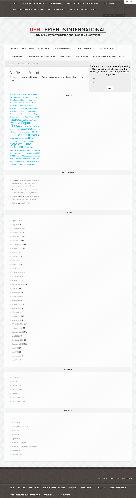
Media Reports (21, 123)
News (15, 125)
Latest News (26, 3)
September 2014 (18, 332)
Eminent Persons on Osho (29, 111)
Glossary (17, 117)
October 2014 (17, 328)
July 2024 (15, 224)
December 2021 (17, 272)
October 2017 (17, 316)
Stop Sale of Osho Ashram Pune (24, 9)
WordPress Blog (18, 397)
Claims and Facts (26, 100)
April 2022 (16, 264)
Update (36, 153)
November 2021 (18, 276)
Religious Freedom (28, 141)
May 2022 (16, 260)
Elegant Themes (108, 478)
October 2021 (17, 280)
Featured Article (15, 114)
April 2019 (16, 300)
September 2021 (18, 284)
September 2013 (18, 344)
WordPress (128, 478)
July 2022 (15, 256)
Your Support (17, 454)
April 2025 (16, 220)
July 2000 (16, 360)
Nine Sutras (24, 126)
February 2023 (17, 236)
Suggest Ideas (17, 385)
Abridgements (93, 3)
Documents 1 (29, 105)
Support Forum (17, 389)
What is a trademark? (25, 159)
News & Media (59, 9)
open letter (16, 439)
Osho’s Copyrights (75, 3)
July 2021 (15, 288)
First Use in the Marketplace (30, 114)
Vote (110, 88)
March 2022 (16, 268)
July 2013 (15, 348)
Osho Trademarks (55, 3)
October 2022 (17, 248)
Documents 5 (14, 111)
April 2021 (16, 292)
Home (12, 64)
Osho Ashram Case (27, 129)
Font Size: (128, 2)
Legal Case (39, 3)
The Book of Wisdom (23, 150)
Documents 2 (14, 108)
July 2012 (15, 352)
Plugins (15, 381)
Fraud (12, 117)
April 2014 (16, 336)
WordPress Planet (18, 401)
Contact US (16, 423)
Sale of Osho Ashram (20, 145)
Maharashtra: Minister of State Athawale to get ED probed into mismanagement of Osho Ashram (25, 183)
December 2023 (18, 228)
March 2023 (16, 232)
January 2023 (17, 240)
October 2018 (17, 304)
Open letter (45, 9)
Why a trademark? (29, 164)
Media (34, 120)
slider (26, 147)
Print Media (109, 3)
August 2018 (16, 308)
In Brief (14, 3)
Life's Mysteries (27, 120)
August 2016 (16, 320)
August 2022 (17, 252)
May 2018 (15, 312)
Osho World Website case (19, 138)
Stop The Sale (25, 203)
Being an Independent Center (25, 97)
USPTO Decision (15, 156)
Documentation (17, 377)
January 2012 (17, 356)
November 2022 (18, 244)
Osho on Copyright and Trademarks (83, 9)
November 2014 (18, 324)
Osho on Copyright (19, 443)
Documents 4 (33, 108)
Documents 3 (24, 108)
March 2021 (16, 296)
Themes (15, 393)
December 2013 (17, 340)
